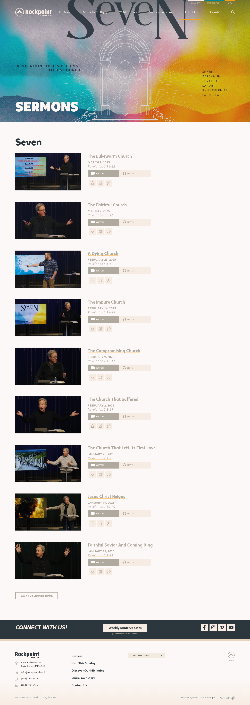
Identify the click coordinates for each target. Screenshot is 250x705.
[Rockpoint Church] (33, 12)
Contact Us (79, 685)
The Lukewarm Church (110, 155)
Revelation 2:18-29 (101, 312)
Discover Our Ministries (87, 670)
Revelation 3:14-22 (101, 166)
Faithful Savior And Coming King (120, 544)
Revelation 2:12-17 (101, 361)
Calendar (196, 3)
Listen (130, 173)
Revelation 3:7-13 (100, 215)
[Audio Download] (92, 183)
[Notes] (100, 183)
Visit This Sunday (83, 663)
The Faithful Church (107, 204)
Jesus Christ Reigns (106, 496)
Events (214, 12)
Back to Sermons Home (37, 595)
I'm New (65, 12)
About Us (191, 12)
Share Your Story (83, 678)
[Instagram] (213, 627)
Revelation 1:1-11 (100, 555)
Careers (76, 656)
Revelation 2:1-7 (99, 458)
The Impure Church (106, 301)
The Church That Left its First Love (122, 447)
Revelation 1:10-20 (101, 507)
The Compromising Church (114, 350)
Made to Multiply (95, 12)
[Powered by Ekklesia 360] (233, 698)
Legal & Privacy (50, 697)
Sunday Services (160, 12)
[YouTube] (231, 627)
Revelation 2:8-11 (100, 409)
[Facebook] (204, 627)
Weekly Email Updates (125, 628)
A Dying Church (103, 253)
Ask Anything (141, 655)
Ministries (130, 12)
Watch (100, 173)
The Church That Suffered (113, 399)
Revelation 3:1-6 (99, 264)
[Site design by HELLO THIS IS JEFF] (213, 698)
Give (230, 3)
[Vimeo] (222, 627)
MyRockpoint (214, 3)
